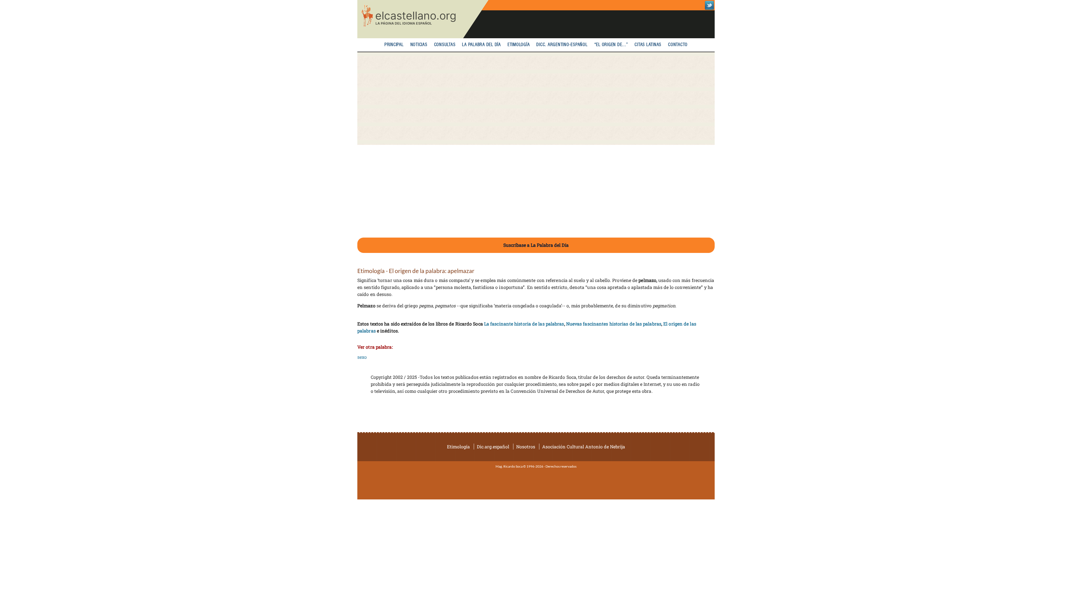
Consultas (445, 45)
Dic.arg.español (493, 446)
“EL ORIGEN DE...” (611, 45)
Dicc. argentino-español (561, 45)
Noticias (418, 45)
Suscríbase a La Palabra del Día (536, 245)
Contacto (678, 45)
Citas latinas (648, 45)
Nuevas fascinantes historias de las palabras (613, 324)
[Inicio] (423, 19)
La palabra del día (481, 45)
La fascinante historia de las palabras (524, 324)
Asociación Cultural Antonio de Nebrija (583, 446)
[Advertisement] (536, 98)
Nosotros (525, 446)
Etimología (519, 45)
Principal (394, 45)
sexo (362, 357)
